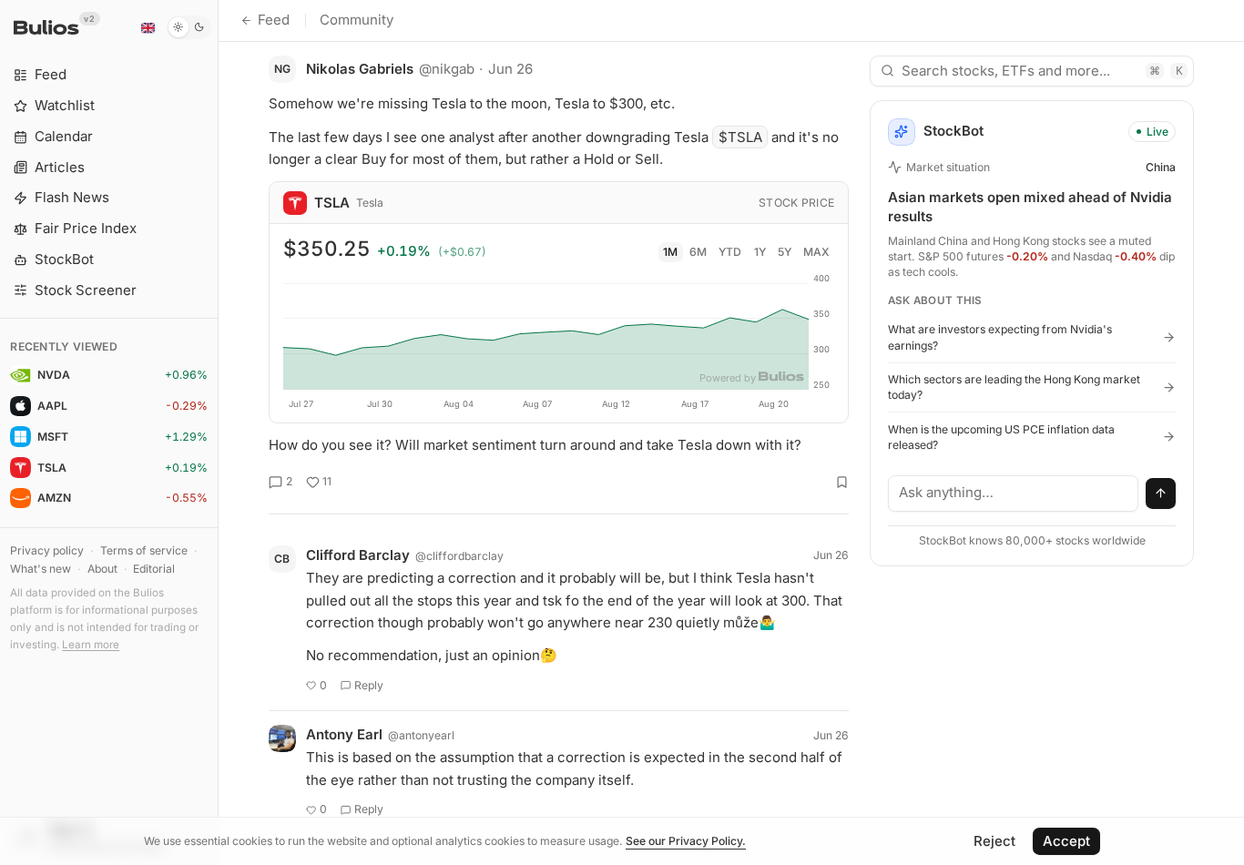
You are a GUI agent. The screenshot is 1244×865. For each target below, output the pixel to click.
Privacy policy (47, 550)
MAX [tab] (816, 252)
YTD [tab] (730, 252)
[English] (147, 27)
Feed (274, 19)
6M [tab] (698, 252)
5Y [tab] (784, 252)
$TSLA (740, 137)
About (102, 568)
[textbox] (1013, 493)
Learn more (90, 644)
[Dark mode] (189, 27)
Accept (1066, 841)
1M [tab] (670, 252)
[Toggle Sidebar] (218, 432)
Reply (368, 685)
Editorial (154, 568)
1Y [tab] (760, 252)
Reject (994, 841)
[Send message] (1161, 493)
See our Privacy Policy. (686, 841)
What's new (40, 568)
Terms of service (144, 550)
